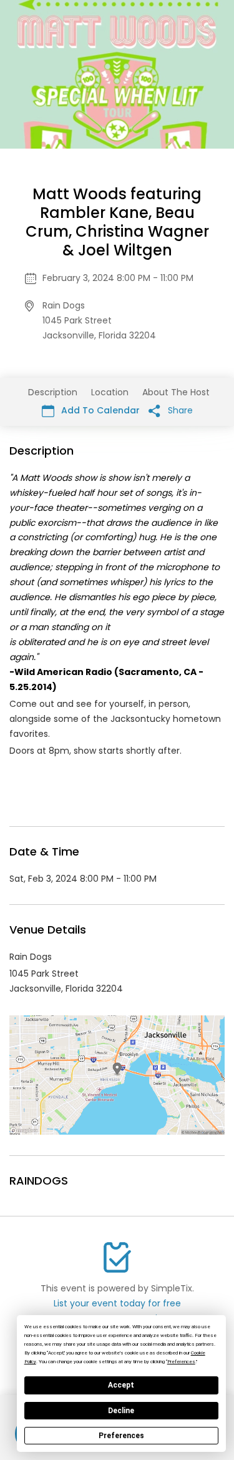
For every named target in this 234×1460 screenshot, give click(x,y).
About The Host (176, 392)
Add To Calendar (99, 410)
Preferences (121, 1435)
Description (52, 392)
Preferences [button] (181, 1361)
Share (179, 410)
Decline (121, 1410)
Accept (121, 1385)
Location (110, 392)
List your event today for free (117, 1303)
